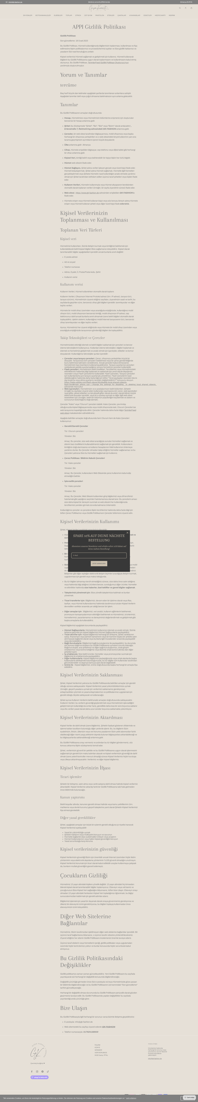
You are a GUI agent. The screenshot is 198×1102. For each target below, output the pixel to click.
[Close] (127, 532)
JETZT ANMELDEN (99, 563)
